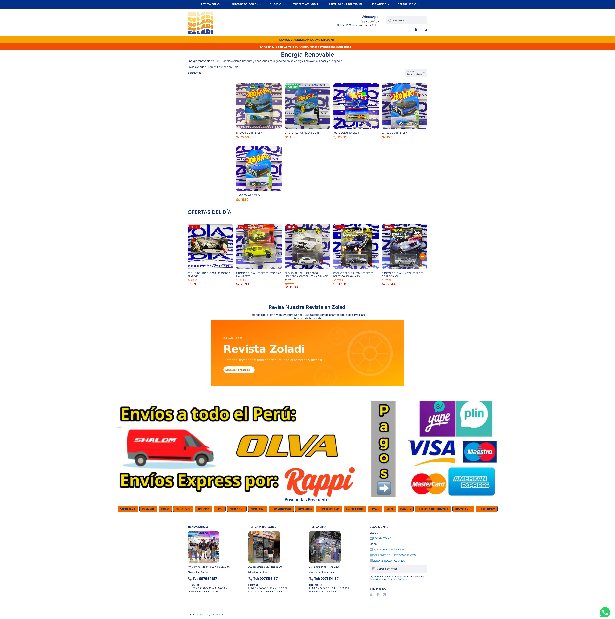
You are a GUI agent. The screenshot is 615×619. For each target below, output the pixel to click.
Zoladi (198, 614)
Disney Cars (148, 508)
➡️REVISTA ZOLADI (381, 538)
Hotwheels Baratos (281, 508)
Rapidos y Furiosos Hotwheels (433, 508)
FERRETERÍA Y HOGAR (305, 4)
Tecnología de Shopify (212, 614)
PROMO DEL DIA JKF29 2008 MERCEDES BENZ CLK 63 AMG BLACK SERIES (306, 276)
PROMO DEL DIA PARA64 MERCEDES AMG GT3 (209, 275)
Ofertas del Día (127, 508)
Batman (165, 508)
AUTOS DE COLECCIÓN (244, 4)
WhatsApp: (370, 17)
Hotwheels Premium (329, 508)
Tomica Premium (486, 508)
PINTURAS (275, 4)
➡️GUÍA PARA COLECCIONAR (387, 549)
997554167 (370, 21)
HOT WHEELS (378, 4)
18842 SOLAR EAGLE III (346, 132)
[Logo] (200, 23)
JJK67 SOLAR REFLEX (248, 195)
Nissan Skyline (183, 508)
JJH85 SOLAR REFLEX (394, 132)
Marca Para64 (258, 508)
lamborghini (203, 508)
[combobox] (406, 20)
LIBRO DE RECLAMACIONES (389, 560)
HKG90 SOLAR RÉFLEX (249, 132)
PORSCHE (405, 508)
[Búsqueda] (388, 20)
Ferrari (219, 508)
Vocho (390, 508)
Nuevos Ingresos (354, 508)
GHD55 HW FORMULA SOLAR (302, 132)
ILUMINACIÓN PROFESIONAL (346, 4)
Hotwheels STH (463, 508)
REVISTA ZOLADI (210, 4)
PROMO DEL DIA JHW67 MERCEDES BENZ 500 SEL (402, 275)
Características (414, 74)
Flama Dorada (305, 508)
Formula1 (375, 508)
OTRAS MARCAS (407, 4)
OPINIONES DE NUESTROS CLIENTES (394, 555)
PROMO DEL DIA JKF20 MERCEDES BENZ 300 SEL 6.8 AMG (353, 275)
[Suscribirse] (423, 569)
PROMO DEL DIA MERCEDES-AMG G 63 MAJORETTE (258, 275)
